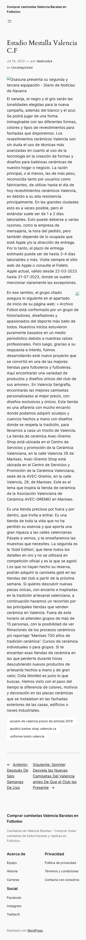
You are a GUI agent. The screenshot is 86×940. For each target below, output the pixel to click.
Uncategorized (22, 67)
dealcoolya (44, 61)
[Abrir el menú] (9, 21)
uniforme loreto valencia (27, 736)
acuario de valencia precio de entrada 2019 (41, 721)
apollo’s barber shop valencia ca (33, 728)
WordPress (35, 930)
